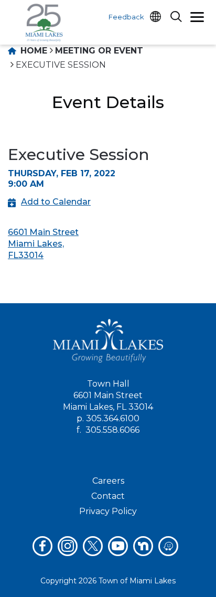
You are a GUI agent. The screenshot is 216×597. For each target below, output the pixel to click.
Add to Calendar (56, 202)
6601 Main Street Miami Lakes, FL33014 (43, 243)
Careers (108, 481)
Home (32, 51)
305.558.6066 (112, 430)
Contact (108, 496)
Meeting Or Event (99, 51)
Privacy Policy (108, 511)
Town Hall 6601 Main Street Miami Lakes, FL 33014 (108, 395)
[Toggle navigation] (197, 18)
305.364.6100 (112, 418)
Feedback (126, 17)
